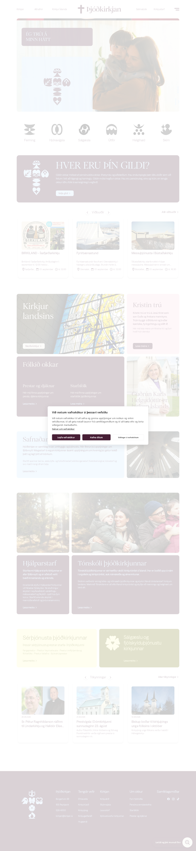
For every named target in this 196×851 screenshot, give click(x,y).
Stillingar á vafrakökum (128, 437)
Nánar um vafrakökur (63, 428)
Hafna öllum (96, 437)
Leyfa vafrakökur (66, 437)
